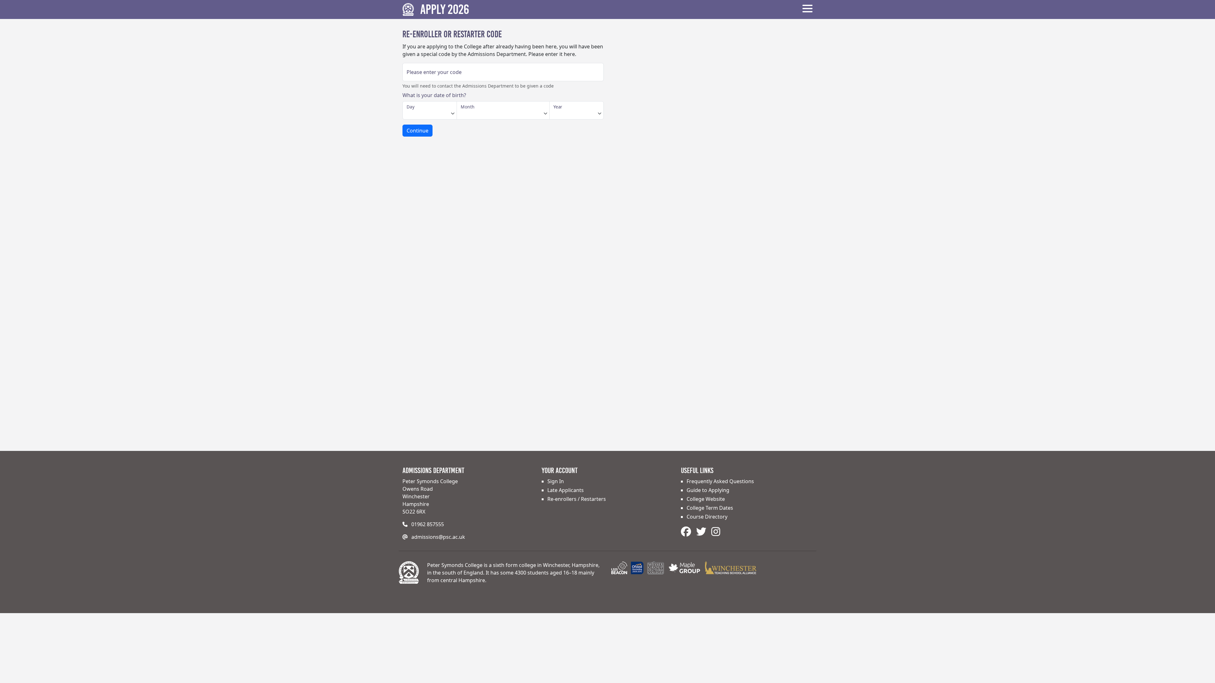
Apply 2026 (444, 9)
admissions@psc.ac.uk (438, 536)
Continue (417, 130)
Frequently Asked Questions (720, 481)
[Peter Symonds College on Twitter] (702, 531)
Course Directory (707, 516)
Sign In (555, 481)
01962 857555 (427, 524)
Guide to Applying (708, 490)
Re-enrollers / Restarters (576, 498)
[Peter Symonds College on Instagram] (715, 531)
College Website (706, 498)
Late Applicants (565, 490)
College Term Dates (710, 507)
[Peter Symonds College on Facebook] (687, 531)
